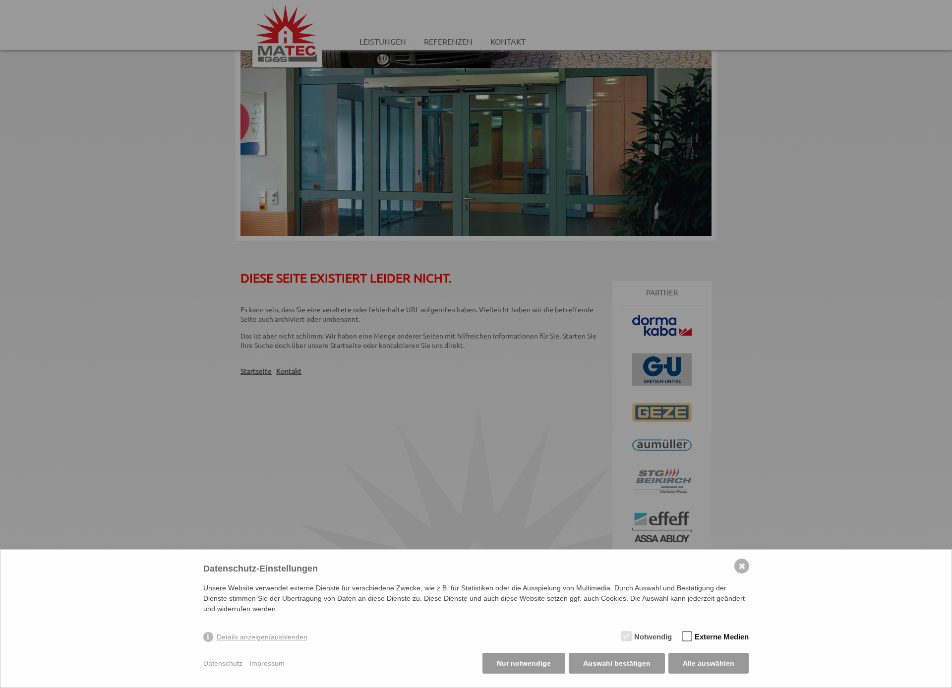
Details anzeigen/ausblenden (262, 637)
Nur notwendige (524, 663)
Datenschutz (222, 663)
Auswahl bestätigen (617, 663)
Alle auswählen (708, 663)
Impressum (267, 663)
